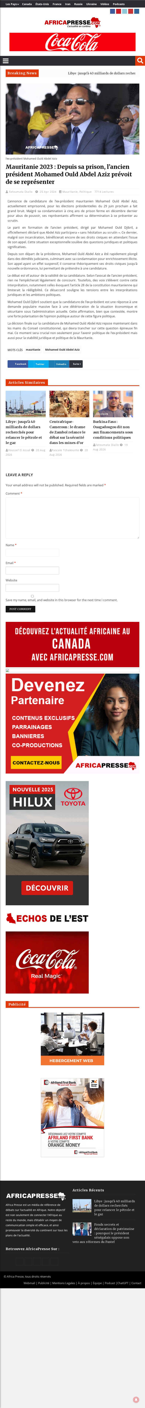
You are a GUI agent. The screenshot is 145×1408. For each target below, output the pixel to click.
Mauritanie (70, 191)
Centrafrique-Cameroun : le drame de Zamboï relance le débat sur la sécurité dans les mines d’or (67, 432)
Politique (85, 191)
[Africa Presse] (72, 22)
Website (11, 580)
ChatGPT (122, 1283)
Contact (136, 1283)
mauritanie (33, 349)
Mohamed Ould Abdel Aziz (62, 349)
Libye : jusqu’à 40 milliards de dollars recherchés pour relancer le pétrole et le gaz (24, 432)
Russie (78, 4)
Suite (76, 364)
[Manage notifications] (136, 1400)
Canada (27, 4)
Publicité (44, 1283)
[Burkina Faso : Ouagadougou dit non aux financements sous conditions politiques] (113, 404)
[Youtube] (130, 11)
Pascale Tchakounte (65, 450)
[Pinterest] (118, 11)
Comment (14, 493)
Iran (67, 4)
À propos (84, 1283)
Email (11, 563)
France (57, 4)
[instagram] (136, 11)
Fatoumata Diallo (21, 191)
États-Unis (42, 4)
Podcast (110, 1283)
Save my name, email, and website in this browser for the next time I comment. (62, 600)
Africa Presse (15, 1276)
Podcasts (119, 4)
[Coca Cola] (72, 42)
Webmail (29, 1283)
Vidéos (104, 4)
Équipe (98, 1283)
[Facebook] (112, 11)
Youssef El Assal (19, 450)
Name (11, 545)
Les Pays (11, 4)
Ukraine (91, 4)
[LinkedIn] (124, 11)
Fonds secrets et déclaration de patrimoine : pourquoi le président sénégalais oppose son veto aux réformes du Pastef (103, 1233)
